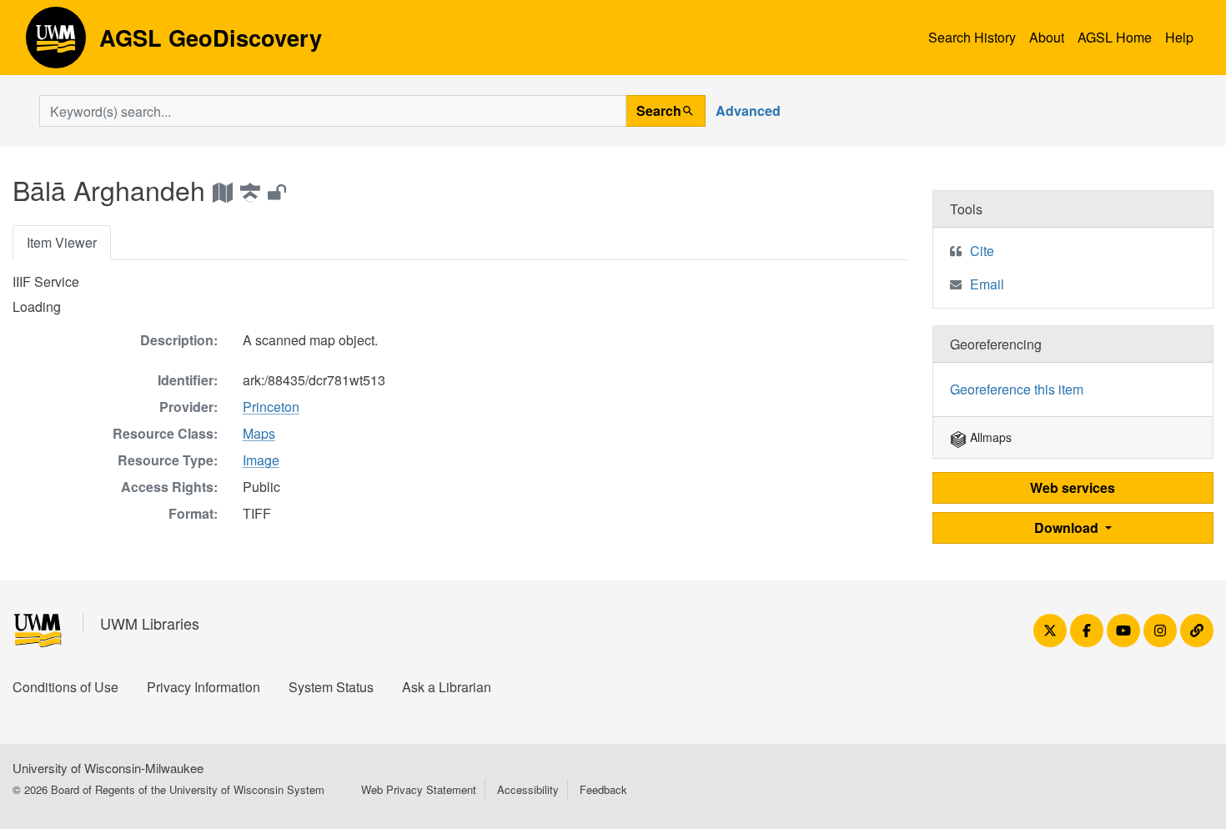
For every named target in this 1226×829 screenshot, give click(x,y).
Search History (972, 37)
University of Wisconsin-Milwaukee (108, 767)
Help (1179, 37)
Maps (259, 433)
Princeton (271, 406)
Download (1068, 527)
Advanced (748, 110)
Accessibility (528, 789)
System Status (331, 686)
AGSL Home (1115, 37)
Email (987, 284)
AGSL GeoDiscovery (56, 43)
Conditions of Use (65, 686)
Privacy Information (203, 686)
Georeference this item (1016, 389)
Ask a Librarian (446, 686)
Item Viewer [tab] (62, 242)
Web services (1072, 487)
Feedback (603, 789)
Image (261, 460)
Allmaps (989, 437)
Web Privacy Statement (418, 789)
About (1046, 37)
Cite (982, 250)
